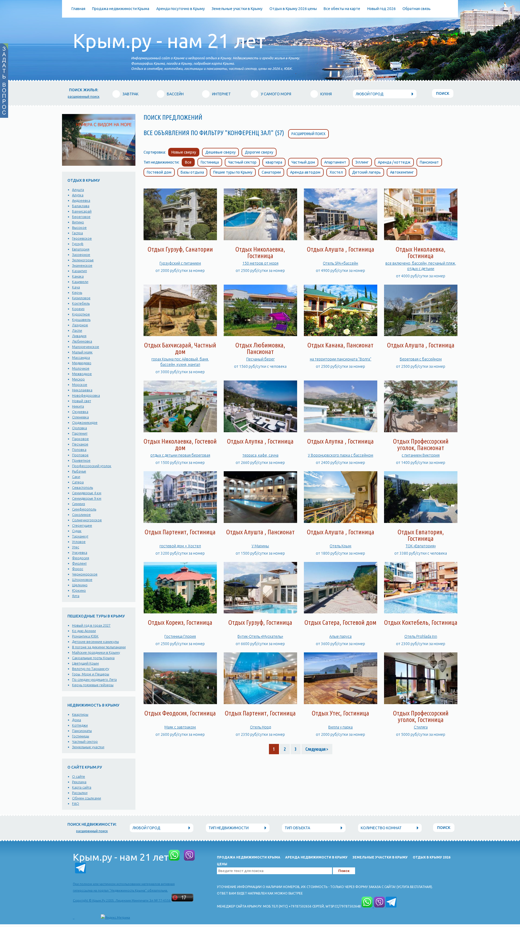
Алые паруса (340, 636)
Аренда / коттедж (394, 162)
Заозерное (81, 254)
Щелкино (79, 585)
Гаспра (77, 233)
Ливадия (79, 336)
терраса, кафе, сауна (260, 455)
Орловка (79, 428)
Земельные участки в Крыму (237, 8)
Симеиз (78, 504)
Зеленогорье (83, 260)
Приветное (81, 460)
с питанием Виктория (421, 455)
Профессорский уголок (91, 466)
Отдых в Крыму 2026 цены (293, 8)
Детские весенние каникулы (95, 641)
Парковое (80, 439)
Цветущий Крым (85, 663)
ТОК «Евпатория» (421, 546)
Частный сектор (85, 741)
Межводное (82, 374)
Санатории (271, 172)
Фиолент (79, 563)
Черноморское (85, 574)
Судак (77, 531)
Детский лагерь (366, 172)
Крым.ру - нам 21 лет (169, 41)
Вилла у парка (340, 727)
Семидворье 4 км (86, 493)
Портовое (80, 455)
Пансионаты (82, 731)
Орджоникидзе (85, 422)
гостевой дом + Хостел (180, 546)
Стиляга (421, 727)
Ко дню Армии (84, 631)
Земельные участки (88, 747)
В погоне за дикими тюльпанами (99, 647)
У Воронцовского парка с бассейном (340, 455)
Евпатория (80, 249)
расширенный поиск (83, 96)
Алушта (78, 189)
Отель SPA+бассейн (340, 263)
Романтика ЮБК (85, 636)
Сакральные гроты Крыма (93, 658)
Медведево (81, 363)
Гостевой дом (159, 172)
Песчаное (80, 444)
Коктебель (81, 303)
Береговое (81, 217)
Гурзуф (77, 244)
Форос (77, 569)
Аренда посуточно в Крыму (180, 8)
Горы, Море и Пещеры (90, 674)
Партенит (79, 433)
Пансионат (429, 162)
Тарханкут (80, 536)
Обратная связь (416, 8)
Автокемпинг (402, 172)
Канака (78, 276)
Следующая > (317, 749)
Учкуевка (79, 552)
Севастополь (82, 487)
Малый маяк (82, 352)
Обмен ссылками (86, 798)
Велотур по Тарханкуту (90, 669)
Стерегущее (82, 525)
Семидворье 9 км (86, 498)
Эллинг (362, 162)
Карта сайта (81, 787)
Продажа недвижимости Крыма (120, 8)
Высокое (79, 227)
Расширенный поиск (308, 134)
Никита (78, 406)
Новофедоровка (86, 395)
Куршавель (81, 319)
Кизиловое (81, 298)
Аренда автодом (305, 172)
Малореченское (85, 347)
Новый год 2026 (381, 8)
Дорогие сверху (259, 152)
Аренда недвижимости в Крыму (316, 857)
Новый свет (81, 401)
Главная (78, 8)
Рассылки (79, 793)
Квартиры (80, 714)
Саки (76, 477)
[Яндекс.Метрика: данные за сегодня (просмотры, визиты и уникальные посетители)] (115, 917)
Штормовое (82, 579)
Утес (75, 547)
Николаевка (82, 390)
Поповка (79, 449)
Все (188, 162)
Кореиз (78, 309)
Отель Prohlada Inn (420, 636)
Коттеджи (80, 725)
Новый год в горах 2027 (91, 625)
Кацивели (80, 282)
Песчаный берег (260, 359)
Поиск (442, 93)
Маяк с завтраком (180, 727)
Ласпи (77, 330)
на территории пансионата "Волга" (340, 359)
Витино (78, 222)
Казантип (79, 271)
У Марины (260, 546)
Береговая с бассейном (421, 359)
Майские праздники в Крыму (96, 652)
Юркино (79, 590)
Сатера (78, 482)
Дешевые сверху (220, 152)
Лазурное (80, 325)
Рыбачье (79, 471)
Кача (76, 287)
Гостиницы (80, 736)
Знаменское (82, 265)
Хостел (336, 172)
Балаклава (80, 206)
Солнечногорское (87, 520)
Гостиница (210, 162)
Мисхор (78, 379)
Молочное (80, 368)
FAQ (75, 803)
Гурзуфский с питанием (180, 263)
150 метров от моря (260, 263)
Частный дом (303, 162)
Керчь (77, 292)
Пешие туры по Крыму (232, 172)
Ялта (75, 596)
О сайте (78, 776)
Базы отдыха (192, 172)
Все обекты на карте (342, 8)
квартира (274, 162)
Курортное (81, 314)
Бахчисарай (82, 211)
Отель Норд (260, 727)
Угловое (79, 542)
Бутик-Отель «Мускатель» (260, 636)
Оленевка (80, 417)
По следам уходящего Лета (94, 679)
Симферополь (84, 509)
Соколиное (81, 514)
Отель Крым (340, 546)
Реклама (79, 782)
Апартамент (335, 162)
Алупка (77, 195)
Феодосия (80, 558)
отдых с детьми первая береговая (180, 455)
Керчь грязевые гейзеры (92, 685)
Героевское (82, 238)
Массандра (81, 357)
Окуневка (80, 412)
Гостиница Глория (180, 636)
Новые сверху (183, 152)
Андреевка (81, 200)
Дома (76, 720)
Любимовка (82, 341)
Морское (79, 384)
